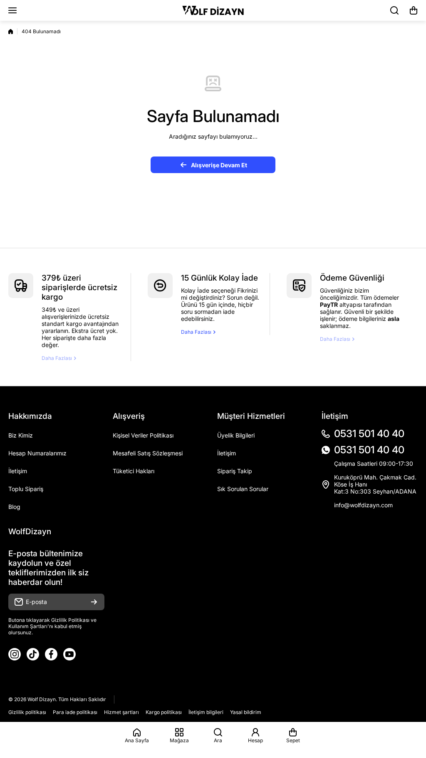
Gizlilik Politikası (70, 620)
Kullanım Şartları (27, 626)
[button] (413, 10)
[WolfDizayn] (213, 10)
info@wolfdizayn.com (363, 505)
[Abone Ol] (94, 602)
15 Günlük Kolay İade (219, 278)
